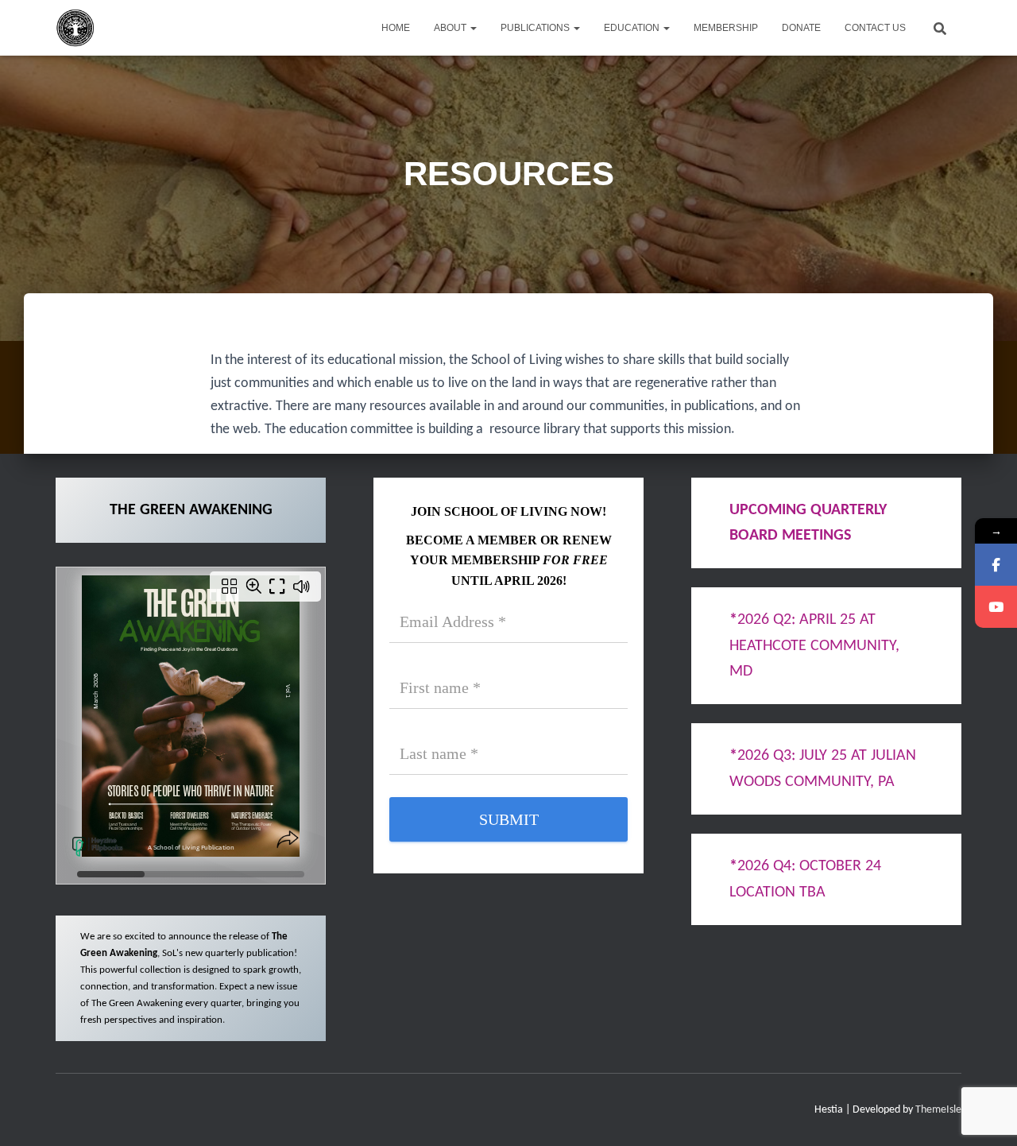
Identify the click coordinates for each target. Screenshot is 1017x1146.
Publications (536, 27)
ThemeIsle (938, 1110)
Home (395, 27)
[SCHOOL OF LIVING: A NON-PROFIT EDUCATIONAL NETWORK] (75, 28)
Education (633, 27)
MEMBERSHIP (726, 27)
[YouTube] (996, 607)
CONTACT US (875, 27)
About (451, 27)
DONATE (801, 27)
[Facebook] (996, 565)
